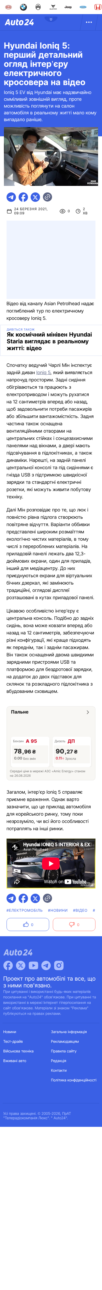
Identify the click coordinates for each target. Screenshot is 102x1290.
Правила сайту (64, 1051)
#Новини (58, 910)
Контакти (59, 1070)
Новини (9, 1032)
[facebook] (23, 197)
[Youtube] (33, 965)
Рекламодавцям (65, 1041)
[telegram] (11, 197)
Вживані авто (14, 1061)
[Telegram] (46, 965)
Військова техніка (18, 1051)
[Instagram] (59, 965)
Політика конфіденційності (74, 1080)
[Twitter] (20, 965)
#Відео (80, 910)
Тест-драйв (13, 1041)
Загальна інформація (69, 1032)
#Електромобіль (25, 910)
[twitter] (35, 197)
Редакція (58, 1061)
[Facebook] (8, 965)
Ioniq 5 (43, 372)
